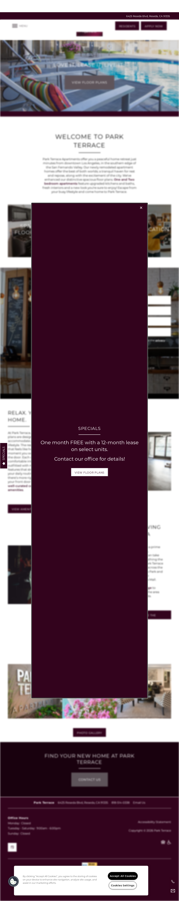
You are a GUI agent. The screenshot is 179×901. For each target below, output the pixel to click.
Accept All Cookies (123, 876)
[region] (81, 880)
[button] (89, 472)
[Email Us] (173, 891)
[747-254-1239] (173, 881)
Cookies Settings (122, 885)
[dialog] (89, 450)
